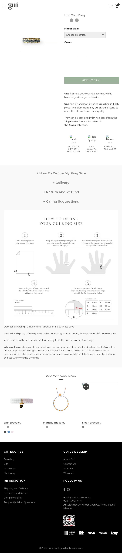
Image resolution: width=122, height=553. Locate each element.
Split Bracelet (12, 422)
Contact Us (69, 464)
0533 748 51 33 (74, 501)
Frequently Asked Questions (19, 502)
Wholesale (69, 473)
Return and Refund (76, 340)
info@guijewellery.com (78, 497)
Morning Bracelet (54, 422)
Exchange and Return (16, 493)
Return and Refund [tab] (62, 192)
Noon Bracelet (91, 422)
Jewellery (9, 459)
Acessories (10, 468)
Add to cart (91, 80)
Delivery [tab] (62, 183)
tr (111, 5)
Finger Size (71, 28)
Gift (6, 464)
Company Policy (13, 497)
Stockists (68, 468)
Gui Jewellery (54, 548)
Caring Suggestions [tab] (62, 201)
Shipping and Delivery (16, 488)
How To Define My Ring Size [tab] (62, 173)
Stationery (9, 473)
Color (67, 42)
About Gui (69, 459)
